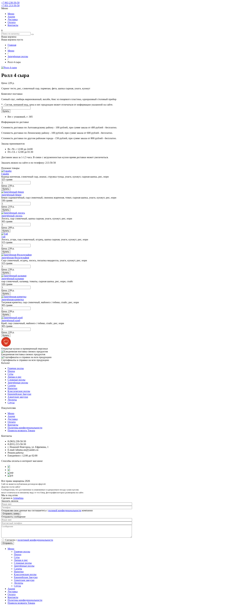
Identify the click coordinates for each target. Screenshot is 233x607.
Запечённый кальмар (12, 278)
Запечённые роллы (18, 382)
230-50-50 (10, 2)
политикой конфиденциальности (35, 540)
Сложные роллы (16, 379)
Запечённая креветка (12, 299)
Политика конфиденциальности (25, 427)
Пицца (11, 371)
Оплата (12, 22)
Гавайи (5, 173)
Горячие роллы (16, 368)
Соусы (11, 402)
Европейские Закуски (19, 394)
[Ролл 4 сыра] (9, 67)
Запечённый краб (10, 320)
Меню (11, 13)
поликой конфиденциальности (64, 510)
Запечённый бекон (11, 194)
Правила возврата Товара (21, 430)
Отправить (8, 543)
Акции (11, 16)
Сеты (10, 374)
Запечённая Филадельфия (15, 257)
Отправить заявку (11, 513)
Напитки (12, 388)
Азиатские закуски (18, 397)
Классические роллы (19, 391)
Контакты (13, 25)
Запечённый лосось (11, 215)
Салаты (12, 385)
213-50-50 (10, 5)
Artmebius (18, 498)
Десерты (12, 399)
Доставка (13, 19)
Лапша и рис (14, 377)
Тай (3, 236)
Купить (6, 111)
